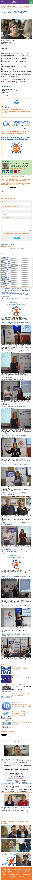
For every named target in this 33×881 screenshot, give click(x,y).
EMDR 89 (17, 180)
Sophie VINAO (5, 269)
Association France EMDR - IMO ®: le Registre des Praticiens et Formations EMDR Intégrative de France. (21, 688)
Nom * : (4, 201)
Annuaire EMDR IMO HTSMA (14, 6)
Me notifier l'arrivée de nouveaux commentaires (16, 233)
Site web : (4, 212)
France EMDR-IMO (26, 182)
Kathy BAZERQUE (6, 281)
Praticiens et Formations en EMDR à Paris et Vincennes (21, 678)
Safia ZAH (3, 273)
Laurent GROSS (6, 161)
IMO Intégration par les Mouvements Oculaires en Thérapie (20, 668)
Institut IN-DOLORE (22, 184)
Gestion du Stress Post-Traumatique (10, 183)
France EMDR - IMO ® (19, 685)
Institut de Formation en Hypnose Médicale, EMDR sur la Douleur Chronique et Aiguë (21, 704)
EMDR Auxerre (24, 180)
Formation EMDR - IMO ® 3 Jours (12, 379)
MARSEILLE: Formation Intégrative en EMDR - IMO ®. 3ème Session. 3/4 (16, 407)
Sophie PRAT (4, 275)
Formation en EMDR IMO (9, 132)
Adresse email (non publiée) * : (10, 206)
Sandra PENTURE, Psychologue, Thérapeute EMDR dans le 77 (23, 864)
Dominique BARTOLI (6, 271)
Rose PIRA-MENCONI (7, 283)
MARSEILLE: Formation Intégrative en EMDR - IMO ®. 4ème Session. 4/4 (16, 436)
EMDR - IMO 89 (10, 180)
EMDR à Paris (16, 676)
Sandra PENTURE (6, 267)
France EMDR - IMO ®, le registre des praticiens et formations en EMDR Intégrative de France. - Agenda (15, 290)
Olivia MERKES (5, 277)
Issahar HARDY (5, 257)
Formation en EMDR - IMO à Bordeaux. (12, 265)
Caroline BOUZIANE (6, 259)
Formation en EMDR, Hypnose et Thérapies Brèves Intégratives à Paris (22, 713)
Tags (20, 877)
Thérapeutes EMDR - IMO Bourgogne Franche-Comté (15, 7)
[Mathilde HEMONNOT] (16, 19)
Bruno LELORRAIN (6, 263)
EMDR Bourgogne (6, 182)
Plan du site (15, 877)
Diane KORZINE (6, 246)
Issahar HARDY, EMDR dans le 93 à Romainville (8, 836)
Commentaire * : (6, 217)
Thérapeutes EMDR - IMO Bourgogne (16, 248)
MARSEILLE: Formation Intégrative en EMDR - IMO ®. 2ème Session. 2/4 (16, 351)
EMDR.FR (16, 2)
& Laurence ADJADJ (21, 133)
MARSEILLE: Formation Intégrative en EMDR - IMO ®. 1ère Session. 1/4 (16, 323)
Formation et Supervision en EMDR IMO (16, 128)
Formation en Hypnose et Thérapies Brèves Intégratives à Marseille (21, 722)
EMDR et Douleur (15, 182)
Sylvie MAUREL (5, 279)
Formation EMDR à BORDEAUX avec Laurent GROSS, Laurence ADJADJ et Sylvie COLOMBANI (23, 851)
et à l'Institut (24, 111)
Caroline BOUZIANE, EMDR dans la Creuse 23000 (23, 836)
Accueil (3, 6)
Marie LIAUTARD (5, 261)
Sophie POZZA (5, 285)
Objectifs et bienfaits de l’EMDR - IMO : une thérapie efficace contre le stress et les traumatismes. (16, 758)
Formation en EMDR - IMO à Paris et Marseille (21, 694)
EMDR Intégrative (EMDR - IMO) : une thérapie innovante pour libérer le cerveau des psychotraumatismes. (15, 808)
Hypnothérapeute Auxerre (9, 184)
